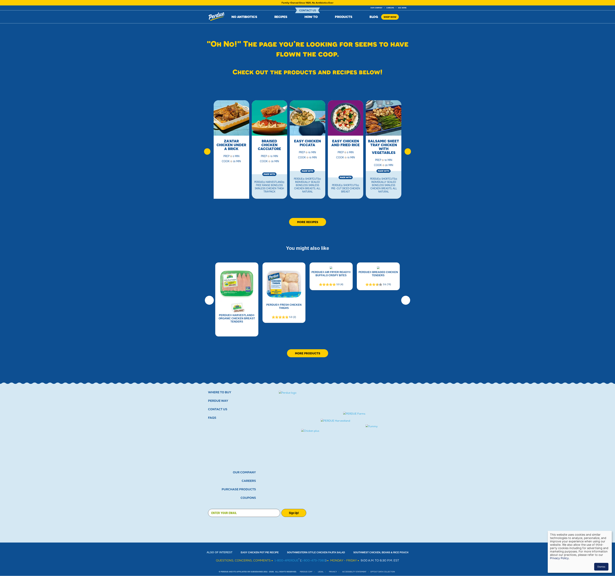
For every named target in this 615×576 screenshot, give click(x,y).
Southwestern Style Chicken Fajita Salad (316, 552)
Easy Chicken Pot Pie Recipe (260, 552)
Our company (376, 8)
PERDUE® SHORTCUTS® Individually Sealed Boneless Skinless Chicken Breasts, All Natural (307, 185)
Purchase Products (239, 489)
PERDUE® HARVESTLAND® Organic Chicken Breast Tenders (237, 318)
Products (343, 17)
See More (402, 8)
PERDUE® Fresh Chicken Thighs (284, 306)
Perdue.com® (306, 572)
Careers (390, 8)
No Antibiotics (244, 17)
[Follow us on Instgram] (393, 513)
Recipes (280, 17)
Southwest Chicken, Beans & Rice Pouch (380, 552)
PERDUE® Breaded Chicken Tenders (378, 274)
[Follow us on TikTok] (384, 513)
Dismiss (601, 566)
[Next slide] (408, 151)
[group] (231, 151)
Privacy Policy (559, 558)
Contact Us (307, 10)
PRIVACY (333, 572)
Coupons (248, 497)
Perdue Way (218, 400)
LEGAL (321, 572)
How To (311, 17)
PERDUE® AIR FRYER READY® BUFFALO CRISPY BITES (331, 274)
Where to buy (219, 392)
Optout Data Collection (382, 572)
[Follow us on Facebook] (374, 513)
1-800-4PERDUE (287, 560)
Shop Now (390, 17)
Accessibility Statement (354, 572)
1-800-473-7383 (313, 560)
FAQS (212, 417)
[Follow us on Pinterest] (403, 513)
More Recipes (307, 222)
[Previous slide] (207, 151)
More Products (307, 353)
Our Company (244, 472)
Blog (373, 17)
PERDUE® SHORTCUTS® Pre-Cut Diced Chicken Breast (345, 188)
